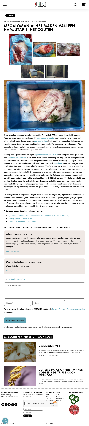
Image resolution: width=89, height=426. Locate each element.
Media (58, 395)
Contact (59, 401)
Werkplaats (60, 399)
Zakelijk (48, 399)
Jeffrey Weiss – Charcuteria (20, 218)
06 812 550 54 (5, 395)
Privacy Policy (58, 309)
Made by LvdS (50, 424)
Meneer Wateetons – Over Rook (22, 221)
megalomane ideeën (45, 138)
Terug (11, 15)
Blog (47, 397)
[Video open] (76, 4)
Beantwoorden (12, 251)
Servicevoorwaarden (76, 309)
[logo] (40, 4)
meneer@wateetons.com (9, 397)
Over (47, 395)
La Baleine (58, 163)
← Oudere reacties (17, 279)
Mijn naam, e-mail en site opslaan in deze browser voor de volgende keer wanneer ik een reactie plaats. (39, 327)
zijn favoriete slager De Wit (46, 154)
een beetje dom (40, 141)
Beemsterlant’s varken (17, 157)
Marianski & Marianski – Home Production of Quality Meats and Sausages (40, 215)
